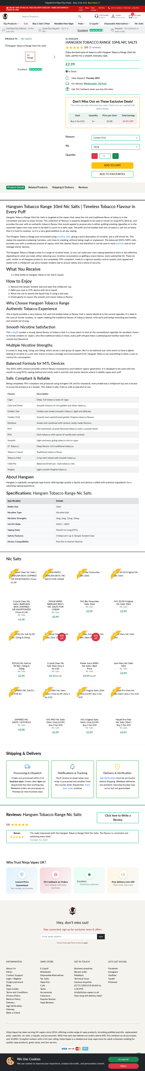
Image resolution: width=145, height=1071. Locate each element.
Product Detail (15, 187)
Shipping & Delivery (63, 187)
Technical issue (81, 979)
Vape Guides (12, 989)
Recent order (80, 972)
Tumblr (111, 979)
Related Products (38, 187)
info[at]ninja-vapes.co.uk (86, 992)
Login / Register (14, 979)
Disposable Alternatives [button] (116, 24)
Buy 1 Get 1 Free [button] (41, 24)
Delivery (102, 8)
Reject (124, 1066)
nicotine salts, (64, 237)
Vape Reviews (47, 1002)
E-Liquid (44, 968)
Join (101, 936)
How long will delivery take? (88, 996)
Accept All (123, 1059)
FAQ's (9, 972)
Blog (87, 8)
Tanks (43, 989)
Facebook (113, 968)
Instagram (113, 972)
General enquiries (83, 982)
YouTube (112, 975)
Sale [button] (26, 24)
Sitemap (10, 1009)
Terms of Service (77, 943)
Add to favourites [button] (112, 174)
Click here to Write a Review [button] (118, 817)
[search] (80, 16)
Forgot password (14, 982)
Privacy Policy (62, 943)
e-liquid (14, 332)
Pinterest (112, 982)
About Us (11, 968)
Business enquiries (83, 968)
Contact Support (14, 975)
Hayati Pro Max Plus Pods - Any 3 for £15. (71, 3)
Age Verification (108, 778)
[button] (84, 48)
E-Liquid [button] (93, 24)
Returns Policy (13, 999)
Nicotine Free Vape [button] (64, 24)
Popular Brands (48, 999)
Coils (42, 985)
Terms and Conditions (17, 992)
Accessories (46, 992)
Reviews (83, 187)
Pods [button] (80, 24)
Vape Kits (45, 982)
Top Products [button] (10, 24)
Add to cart (112, 165)
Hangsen (73, 39)
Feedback (79, 975)
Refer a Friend (13, 1013)
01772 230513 (116, 8)
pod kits (120, 243)
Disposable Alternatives (52, 975)
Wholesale (45, 972)
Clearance (45, 996)
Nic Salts (26, 39)
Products (11, 39)
